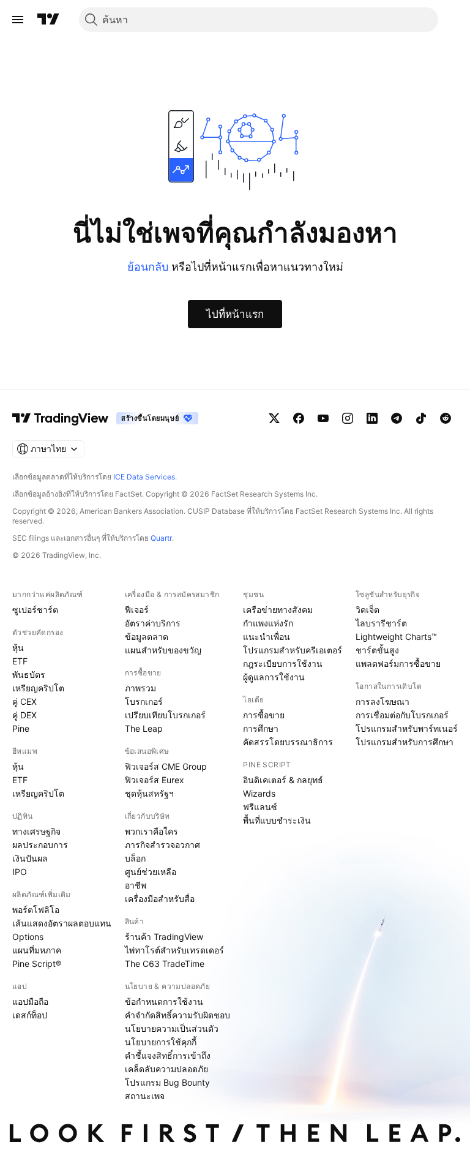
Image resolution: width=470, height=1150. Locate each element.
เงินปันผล (30, 858)
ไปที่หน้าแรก (235, 314)
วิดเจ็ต (367, 609)
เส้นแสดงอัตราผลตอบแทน (61, 923)
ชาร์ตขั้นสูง (377, 650)
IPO (19, 871)
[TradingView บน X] (274, 418)
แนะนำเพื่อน (266, 636)
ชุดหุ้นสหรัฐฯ (149, 793)
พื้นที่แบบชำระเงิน (277, 820)
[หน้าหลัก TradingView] (48, 19)
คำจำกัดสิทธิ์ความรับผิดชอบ (177, 1015)
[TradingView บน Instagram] (347, 418)
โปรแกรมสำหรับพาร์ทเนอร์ (407, 728)
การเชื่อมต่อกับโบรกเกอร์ (402, 715)
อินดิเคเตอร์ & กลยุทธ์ (283, 780)
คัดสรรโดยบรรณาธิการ (288, 742)
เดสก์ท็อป (29, 1015)
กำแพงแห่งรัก (268, 623)
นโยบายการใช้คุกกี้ (160, 1042)
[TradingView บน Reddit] (445, 418)
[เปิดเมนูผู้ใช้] (18, 19)
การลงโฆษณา (382, 701)
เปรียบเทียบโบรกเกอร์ (165, 715)
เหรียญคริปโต (38, 688)
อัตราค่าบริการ (153, 623)
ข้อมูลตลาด (146, 636)
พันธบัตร (28, 674)
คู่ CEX (24, 701)
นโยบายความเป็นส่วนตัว (171, 1028)
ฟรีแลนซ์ (260, 807)
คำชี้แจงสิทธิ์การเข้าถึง (168, 1055)
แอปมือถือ (30, 1001)
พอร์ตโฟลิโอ (35, 909)
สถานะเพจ (145, 1096)
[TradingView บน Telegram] (396, 418)
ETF (20, 661)
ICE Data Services (144, 476)
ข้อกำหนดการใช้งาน (164, 1001)
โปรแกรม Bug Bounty (167, 1082)
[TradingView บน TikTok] (421, 418)
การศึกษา (260, 728)
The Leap (144, 728)
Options (27, 936)
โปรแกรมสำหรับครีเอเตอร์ (292, 650)
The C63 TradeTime (164, 963)
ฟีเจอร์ (137, 609)
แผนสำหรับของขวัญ (163, 650)
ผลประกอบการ (40, 845)
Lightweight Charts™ (396, 636)
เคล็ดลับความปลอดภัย (166, 1069)
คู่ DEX (24, 715)
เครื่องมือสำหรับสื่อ (160, 898)
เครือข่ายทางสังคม (278, 609)
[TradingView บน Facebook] (298, 418)
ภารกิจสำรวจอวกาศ (162, 845)
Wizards (259, 793)
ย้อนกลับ (147, 266)
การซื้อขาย (264, 715)
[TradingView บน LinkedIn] (372, 418)
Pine (20, 728)
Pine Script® (36, 963)
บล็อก (135, 858)
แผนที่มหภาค (36, 950)
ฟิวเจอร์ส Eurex (154, 780)
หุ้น (18, 647)
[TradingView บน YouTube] (323, 418)
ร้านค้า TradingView (164, 936)
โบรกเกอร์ (144, 701)
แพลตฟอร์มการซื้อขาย (398, 663)
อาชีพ (135, 885)
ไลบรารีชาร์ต (381, 623)
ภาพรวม (140, 688)
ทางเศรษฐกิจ (36, 831)
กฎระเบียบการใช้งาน (283, 663)
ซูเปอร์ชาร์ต (35, 609)
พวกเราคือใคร (151, 831)
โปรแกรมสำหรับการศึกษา (404, 742)
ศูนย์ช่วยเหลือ (150, 871)
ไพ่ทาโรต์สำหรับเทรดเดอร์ (174, 950)
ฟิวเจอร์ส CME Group (166, 766)
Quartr (161, 538)
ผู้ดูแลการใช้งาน (274, 677)
